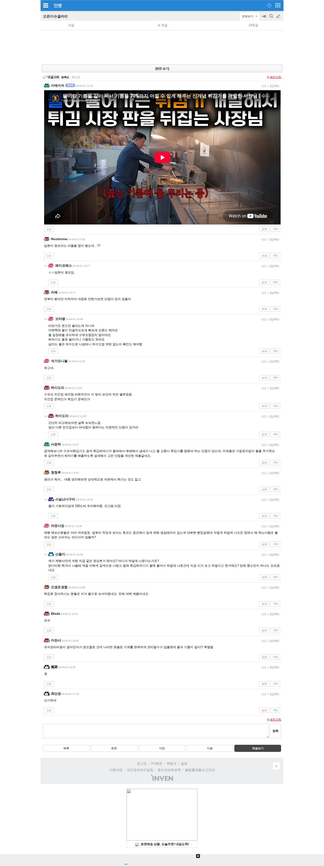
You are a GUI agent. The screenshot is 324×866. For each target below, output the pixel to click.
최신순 (76, 77)
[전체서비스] (278, 5)
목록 (66, 748)
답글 (48, 229)
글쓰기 (278, 16)
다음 (210, 748)
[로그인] (269, 5)
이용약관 (115, 770)
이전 (162, 748)
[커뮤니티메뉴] (45, 5)
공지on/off (264, 18)
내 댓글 (162, 25)
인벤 (58, 5)
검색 (271, 18)
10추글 (253, 25)
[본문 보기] (162, 68)
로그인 (142, 763)
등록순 (65, 77)
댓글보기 (258, 748)
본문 (114, 748)
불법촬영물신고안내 (200, 770)
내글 (71, 25)
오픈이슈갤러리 (55, 16)
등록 (275, 731)
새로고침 (275, 77)
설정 (184, 763)
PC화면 (156, 763)
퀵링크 (171, 763)
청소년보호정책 (169, 770)
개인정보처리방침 (140, 770)
